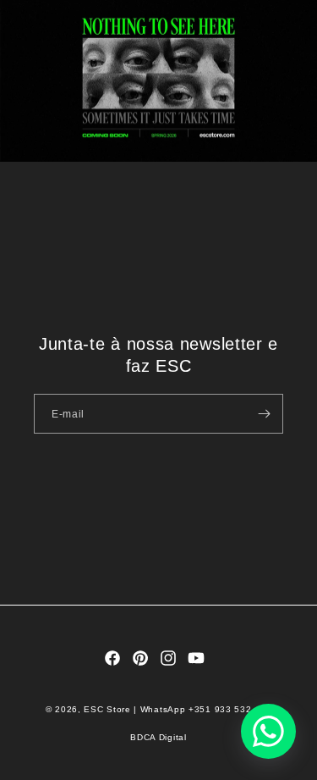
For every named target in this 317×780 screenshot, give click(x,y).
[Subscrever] (263, 414)
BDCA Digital (158, 737)
